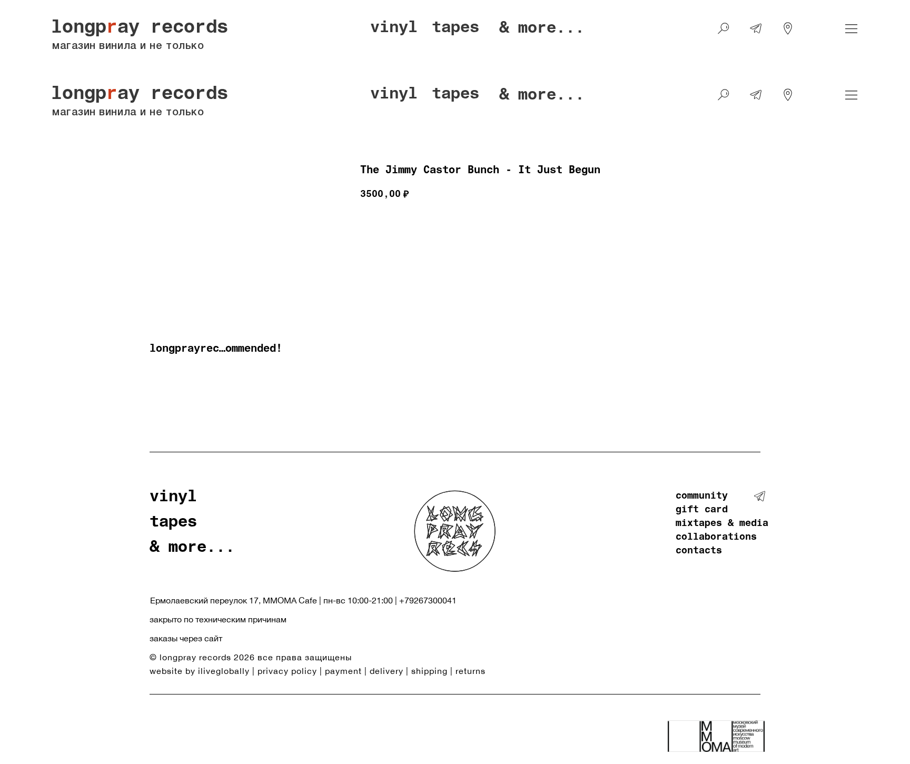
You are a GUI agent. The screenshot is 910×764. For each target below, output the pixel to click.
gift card (702, 510)
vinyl (173, 497)
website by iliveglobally (201, 671)
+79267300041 (428, 600)
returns (471, 671)
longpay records (139, 28)
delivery (386, 671)
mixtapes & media (722, 524)
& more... (192, 548)
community (702, 496)
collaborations (716, 537)
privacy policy (287, 671)
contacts (699, 551)
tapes (173, 523)
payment (343, 671)
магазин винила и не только (128, 46)
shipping (429, 671)
